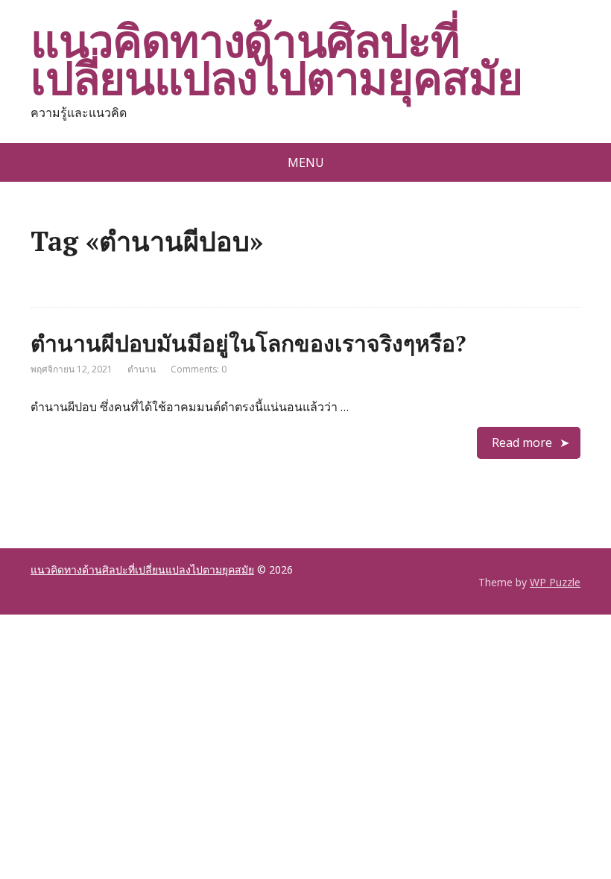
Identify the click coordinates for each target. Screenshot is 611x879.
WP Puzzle (555, 582)
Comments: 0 (199, 369)
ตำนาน (141, 369)
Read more (522, 442)
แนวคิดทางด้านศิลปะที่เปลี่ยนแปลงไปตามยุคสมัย (276, 59)
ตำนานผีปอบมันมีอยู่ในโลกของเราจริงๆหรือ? (248, 343)
